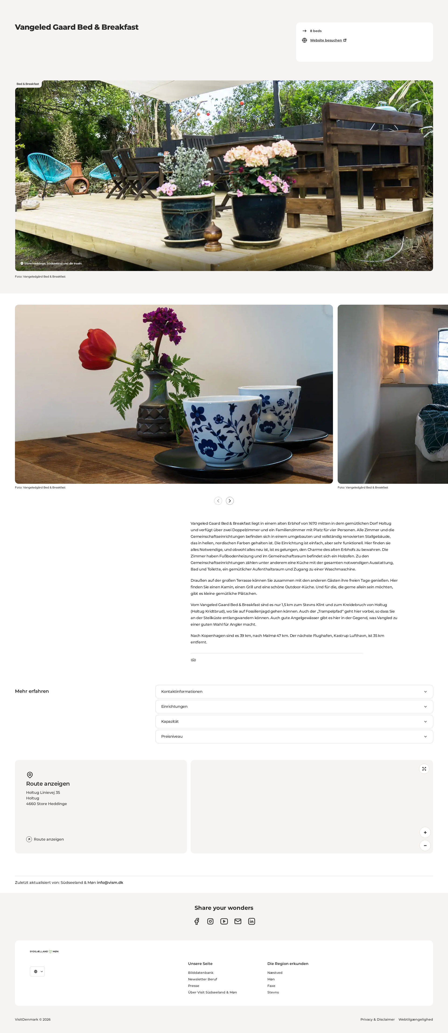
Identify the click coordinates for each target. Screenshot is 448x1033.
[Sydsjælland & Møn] (44, 951)
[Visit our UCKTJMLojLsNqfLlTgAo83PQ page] (224, 921)
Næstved (275, 973)
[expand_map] (424, 769)
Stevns (273, 992)
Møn (271, 979)
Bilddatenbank (201, 973)
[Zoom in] (425, 832)
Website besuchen (326, 40)
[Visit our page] (210, 921)
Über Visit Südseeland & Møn (212, 992)
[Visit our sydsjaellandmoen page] (196, 921)
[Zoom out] (425, 845)
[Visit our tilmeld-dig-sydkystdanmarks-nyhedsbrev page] (238, 921)
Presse (193, 986)
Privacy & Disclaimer (377, 1019)
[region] (312, 806)
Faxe (271, 986)
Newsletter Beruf (202, 979)
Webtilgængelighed (416, 1019)
